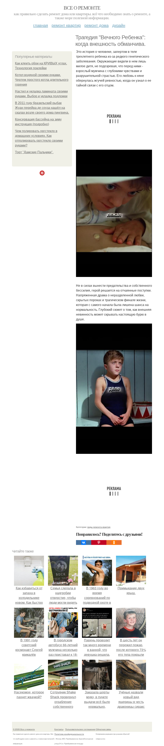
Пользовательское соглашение (80, 729)
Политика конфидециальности (69, 734)
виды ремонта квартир (98, 526)
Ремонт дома (96, 25)
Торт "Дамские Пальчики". (34, 152)
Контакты (58, 729)
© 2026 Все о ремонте (24, 729)
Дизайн (118, 25)
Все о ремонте (82, 7)
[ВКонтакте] (83, 542)
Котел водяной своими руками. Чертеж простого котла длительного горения (41, 79)
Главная (40, 25)
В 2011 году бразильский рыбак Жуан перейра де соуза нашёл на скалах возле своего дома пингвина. (42, 107)
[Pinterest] (98, 542)
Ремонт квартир (66, 25)
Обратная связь (103, 729)
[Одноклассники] (114, 542)
